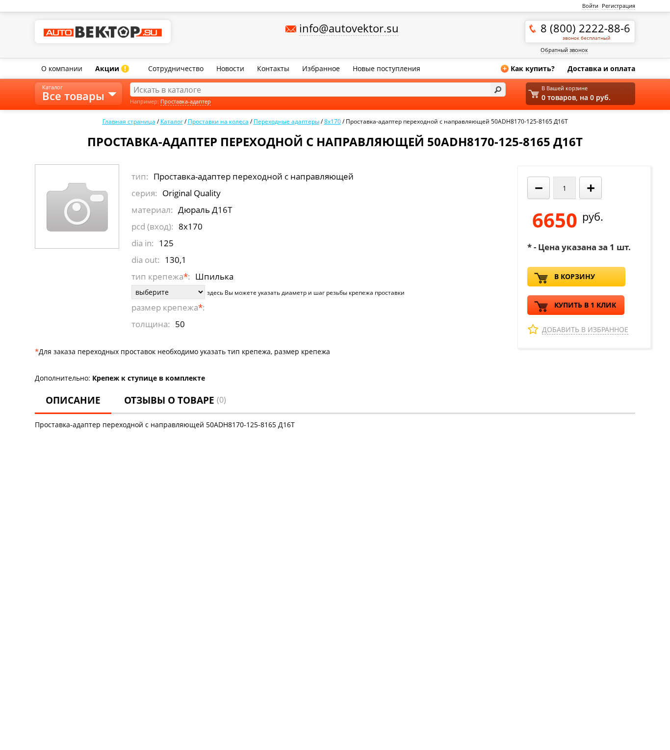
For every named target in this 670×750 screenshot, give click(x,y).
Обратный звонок (564, 49)
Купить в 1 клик (585, 305)
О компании (61, 68)
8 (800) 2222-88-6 (585, 31)
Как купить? (529, 68)
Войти (590, 5)
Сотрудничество (176, 68)
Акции (110, 68)
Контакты (273, 68)
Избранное (321, 68)
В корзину (574, 276)
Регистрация (618, 5)
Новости (230, 68)
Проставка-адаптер (185, 101)
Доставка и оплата (601, 68)
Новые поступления (386, 68)
